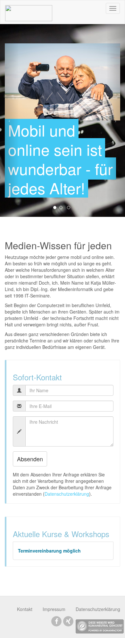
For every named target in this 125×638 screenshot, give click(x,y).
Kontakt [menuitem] (24, 609)
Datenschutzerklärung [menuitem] (98, 609)
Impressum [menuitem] (54, 609)
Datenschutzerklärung (67, 494)
